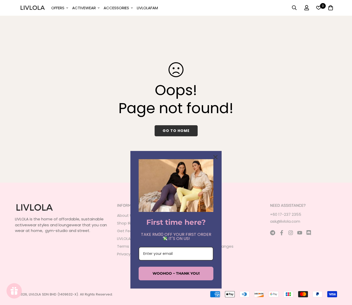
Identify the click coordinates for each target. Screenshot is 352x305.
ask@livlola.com (285, 221)
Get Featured (130, 231)
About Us (126, 215)
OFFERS (57, 8)
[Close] (215, 157)
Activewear (84, 8)
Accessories (116, 8)
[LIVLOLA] (32, 8)
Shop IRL (124, 223)
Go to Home (176, 130)
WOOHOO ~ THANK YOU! (176, 273)
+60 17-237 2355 (285, 214)
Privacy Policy (129, 254)
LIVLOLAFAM (147, 8)
